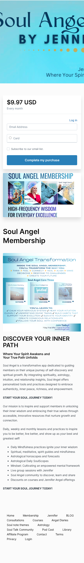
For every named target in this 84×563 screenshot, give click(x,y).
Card (16, 138)
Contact (42, 534)
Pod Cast (48, 529)
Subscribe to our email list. (27, 148)
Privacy (11, 539)
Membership (31, 515)
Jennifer (52, 515)
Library (67, 529)
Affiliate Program (17, 534)
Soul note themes (18, 525)
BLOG (70, 515)
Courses (38, 520)
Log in (73, 120)
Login (28, 539)
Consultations (15, 520)
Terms (59, 534)
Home (10, 515)
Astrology (44, 525)
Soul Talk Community (20, 529)
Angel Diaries (60, 520)
